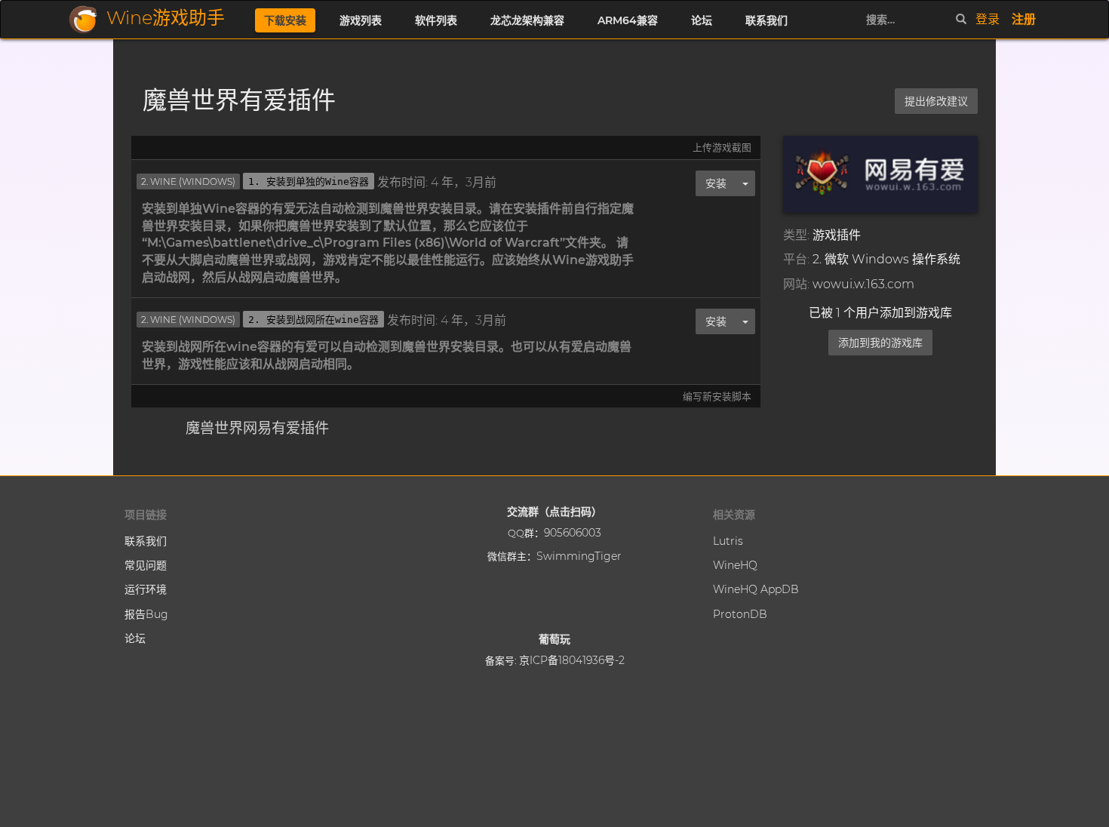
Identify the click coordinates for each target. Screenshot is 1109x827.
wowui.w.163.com (863, 284)
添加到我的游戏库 (880, 342)
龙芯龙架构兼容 (527, 20)
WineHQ (735, 565)
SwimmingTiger (579, 556)
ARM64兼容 (628, 20)
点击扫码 (570, 511)
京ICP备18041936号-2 (572, 660)
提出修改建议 (936, 101)
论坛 (701, 20)
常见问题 (145, 565)
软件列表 (436, 20)
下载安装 (285, 20)
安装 (716, 183)
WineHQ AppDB (756, 589)
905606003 (572, 533)
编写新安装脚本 (717, 396)
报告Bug (146, 614)
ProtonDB (740, 614)
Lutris (728, 541)
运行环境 (145, 589)
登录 (987, 19)
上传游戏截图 (722, 147)
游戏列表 (360, 20)
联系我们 (766, 20)
